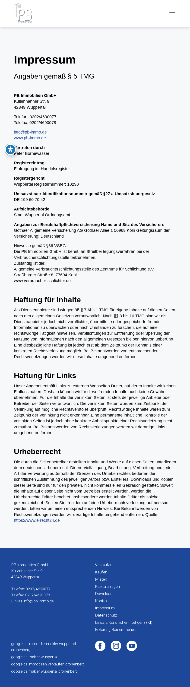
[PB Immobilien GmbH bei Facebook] (100, 645)
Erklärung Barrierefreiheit (115, 629)
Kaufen (101, 572)
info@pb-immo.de (30, 132)
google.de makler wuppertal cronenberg (44, 671)
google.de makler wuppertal (34, 657)
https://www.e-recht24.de (37, 520)
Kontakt (102, 600)
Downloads (104, 593)
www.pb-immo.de (30, 138)
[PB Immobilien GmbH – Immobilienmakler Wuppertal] (23, 12)
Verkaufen (103, 565)
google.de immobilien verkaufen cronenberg (48, 664)
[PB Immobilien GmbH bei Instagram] (116, 645)
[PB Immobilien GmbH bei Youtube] (132, 645)
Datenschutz (106, 615)
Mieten (101, 579)
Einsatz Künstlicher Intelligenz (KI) (123, 622)
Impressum (105, 608)
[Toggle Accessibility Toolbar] (10, 149)
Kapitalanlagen (107, 586)
